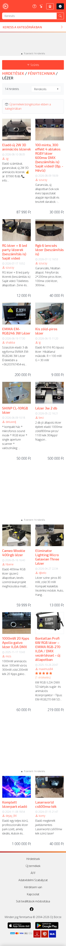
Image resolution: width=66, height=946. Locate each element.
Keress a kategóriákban (22, 27)
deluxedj (10, 422)
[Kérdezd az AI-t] (41, 6)
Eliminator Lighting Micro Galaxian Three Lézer (47, 556)
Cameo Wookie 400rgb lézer (13, 552)
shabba (10, 342)
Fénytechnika (42, 73)
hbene (9, 564)
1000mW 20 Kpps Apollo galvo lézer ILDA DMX (15, 642)
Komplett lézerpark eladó (14, 804)
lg (39, 342)
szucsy (42, 180)
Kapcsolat (33, 894)
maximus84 (44, 673)
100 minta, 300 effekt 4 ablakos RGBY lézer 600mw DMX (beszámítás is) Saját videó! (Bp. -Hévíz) (49, 157)
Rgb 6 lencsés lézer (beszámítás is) (49, 249)
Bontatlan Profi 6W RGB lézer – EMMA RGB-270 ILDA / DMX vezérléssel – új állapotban (47, 649)
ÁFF (33, 873)
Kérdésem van (33, 887)
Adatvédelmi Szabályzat (33, 880)
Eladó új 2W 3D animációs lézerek (16, 147)
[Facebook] (32, 909)
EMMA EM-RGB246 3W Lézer (16, 331)
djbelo (42, 573)
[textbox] (46, 89)
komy (41, 816)
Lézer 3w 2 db (46, 408)
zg (6, 159)
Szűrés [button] (34, 65)
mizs (8, 656)
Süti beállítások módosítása (33, 901)
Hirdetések (13, 73)
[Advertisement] (33, 42)
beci (41, 418)
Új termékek (33, 866)
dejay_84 (11, 816)
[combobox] (46, 89)
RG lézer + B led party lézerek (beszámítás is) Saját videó (14, 251)
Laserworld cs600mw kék (45, 804)
